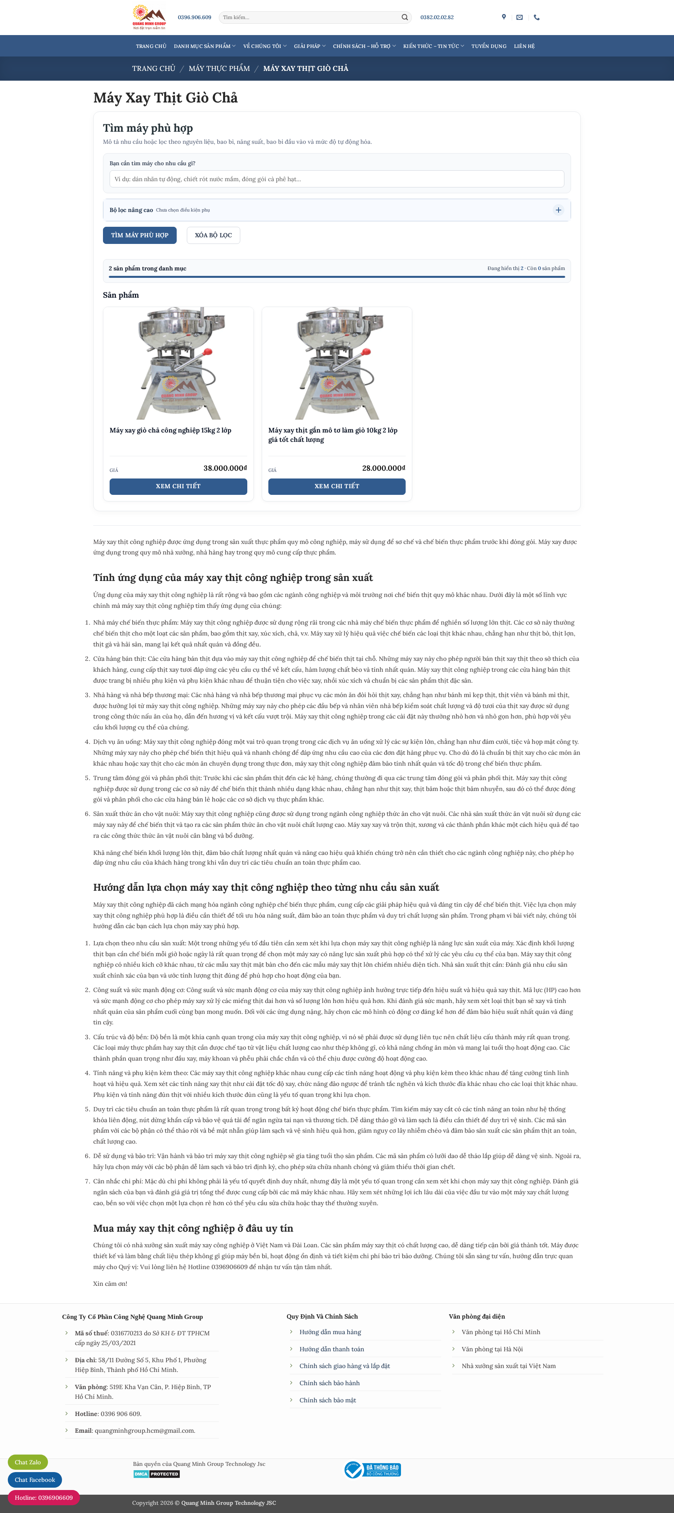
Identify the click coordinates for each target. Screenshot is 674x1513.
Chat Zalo (28, 1462)
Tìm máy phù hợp (139, 235)
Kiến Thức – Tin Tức (431, 46)
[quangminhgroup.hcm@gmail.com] (520, 17)
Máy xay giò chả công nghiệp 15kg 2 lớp (170, 430)
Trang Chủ (151, 46)
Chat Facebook (35, 1479)
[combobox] (337, 178)
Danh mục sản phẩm (202, 46)
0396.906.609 (194, 17)
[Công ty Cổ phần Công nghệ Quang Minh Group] (505, 17)
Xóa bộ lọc (213, 235)
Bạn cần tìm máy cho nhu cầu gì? (152, 163)
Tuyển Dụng (489, 46)
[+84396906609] (538, 17)
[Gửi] (404, 17)
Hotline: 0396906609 (44, 1497)
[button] (337, 210)
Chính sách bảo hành (330, 1383)
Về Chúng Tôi (262, 46)
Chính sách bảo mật (328, 1400)
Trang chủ (154, 68)
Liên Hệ (524, 46)
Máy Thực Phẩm (219, 68)
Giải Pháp (307, 46)
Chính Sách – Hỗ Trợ (362, 46)
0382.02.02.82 (437, 17)
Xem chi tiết (178, 486)
